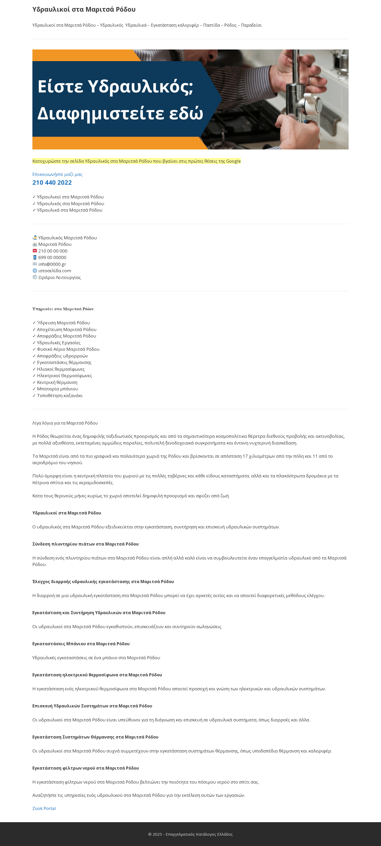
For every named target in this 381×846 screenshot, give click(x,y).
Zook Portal (44, 808)
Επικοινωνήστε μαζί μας (57, 174)
